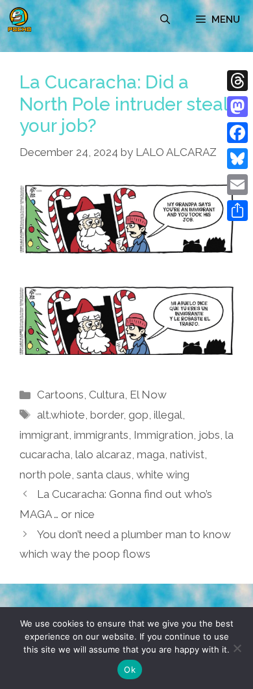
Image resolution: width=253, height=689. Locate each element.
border (106, 414)
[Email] (237, 185)
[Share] (237, 211)
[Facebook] (237, 133)
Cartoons (60, 394)
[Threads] (237, 81)
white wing (162, 474)
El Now (148, 394)
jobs (209, 434)
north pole (45, 474)
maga (151, 454)
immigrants (101, 434)
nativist (187, 454)
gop (138, 414)
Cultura (107, 394)
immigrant (44, 434)
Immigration (163, 434)
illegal (168, 414)
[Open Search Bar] (165, 19)
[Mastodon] (237, 107)
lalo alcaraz (103, 454)
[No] (236, 648)
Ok (130, 669)
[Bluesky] (237, 159)
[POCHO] (19, 19)
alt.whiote (61, 414)
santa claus (104, 474)
